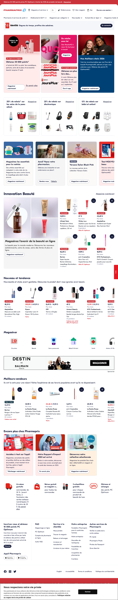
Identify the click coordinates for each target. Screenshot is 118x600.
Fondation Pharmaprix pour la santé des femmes (79, 530)
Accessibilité (70, 571)
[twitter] (14, 571)
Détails (54, 181)
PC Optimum (39, 532)
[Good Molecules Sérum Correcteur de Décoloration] (21, 128)
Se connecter (106, 25)
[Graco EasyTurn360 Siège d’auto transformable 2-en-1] (86, 116)
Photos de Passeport (97, 544)
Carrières (74, 559)
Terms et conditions (85, 571)
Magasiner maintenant (12, 87)
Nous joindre (57, 531)
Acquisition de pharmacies (76, 554)
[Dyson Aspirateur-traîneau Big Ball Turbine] (59, 128)
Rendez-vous (44, 181)
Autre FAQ (39, 542)
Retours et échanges (60, 538)
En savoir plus (31, 86)
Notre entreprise (77, 537)
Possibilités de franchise (76, 548)
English (59, 571)
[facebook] (5, 571)
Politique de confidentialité (105, 571)
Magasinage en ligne (42, 528)
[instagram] (10, 571)
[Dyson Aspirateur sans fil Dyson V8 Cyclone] (48, 116)
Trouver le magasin (60, 534)
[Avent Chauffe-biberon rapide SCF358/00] (107, 128)
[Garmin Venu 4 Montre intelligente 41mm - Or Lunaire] (48, 128)
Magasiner (67, 2)
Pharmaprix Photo (96, 541)
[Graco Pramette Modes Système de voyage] (86, 128)
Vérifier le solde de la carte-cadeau (97, 532)
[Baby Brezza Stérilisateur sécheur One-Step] (96, 128)
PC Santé (93, 537)
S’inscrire (7, 546)
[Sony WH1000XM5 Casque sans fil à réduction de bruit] (59, 116)
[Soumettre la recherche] (52, 10)
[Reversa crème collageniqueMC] (32, 116)
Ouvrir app (67, 88)
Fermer (88, 592)
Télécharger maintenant (16, 471)
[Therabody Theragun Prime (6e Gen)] (69, 128)
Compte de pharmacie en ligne (43, 537)
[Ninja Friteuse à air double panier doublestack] (69, 116)
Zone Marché (94, 548)
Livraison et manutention (57, 543)
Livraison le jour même (61, 548)
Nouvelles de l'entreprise (76, 541)
